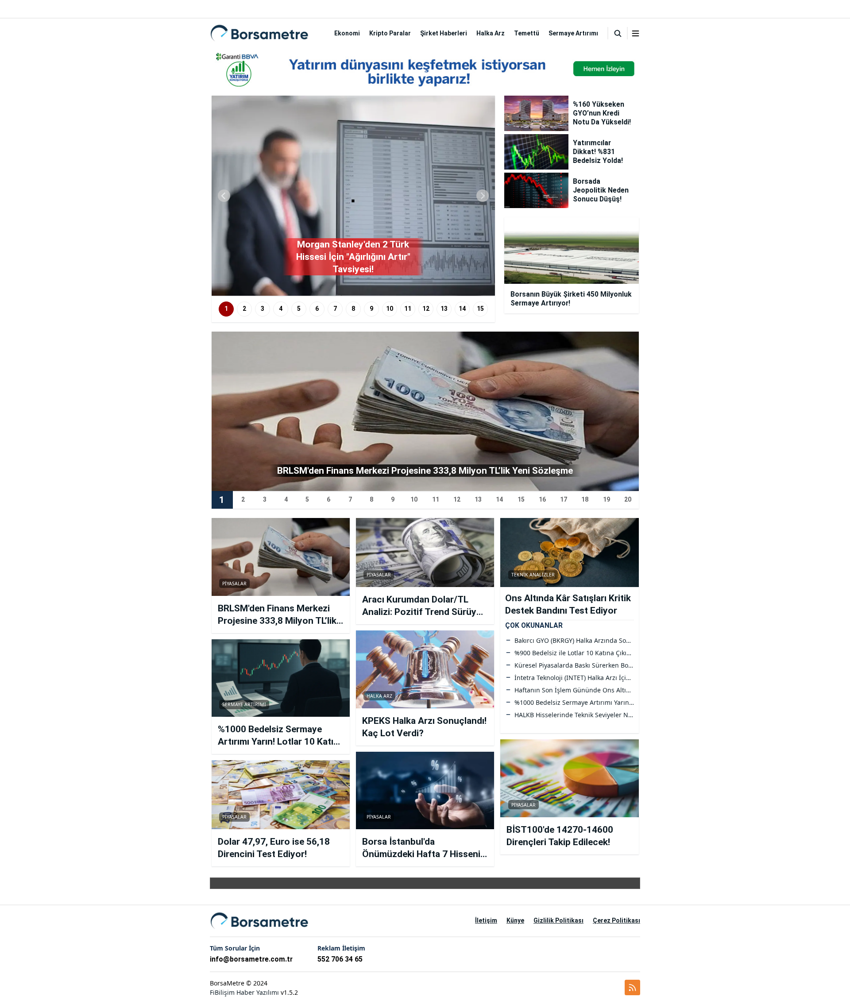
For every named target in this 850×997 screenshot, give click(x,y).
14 (462, 308)
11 (407, 308)
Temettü (526, 33)
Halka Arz (490, 33)
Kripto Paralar (390, 33)
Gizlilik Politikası (558, 920)
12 (425, 308)
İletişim (486, 920)
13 (444, 308)
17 (563, 499)
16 (542, 499)
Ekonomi (347, 33)
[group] (353, 196)
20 (627, 499)
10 (389, 308)
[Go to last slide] (224, 195)
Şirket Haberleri (443, 33)
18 (584, 499)
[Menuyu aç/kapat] (635, 33)
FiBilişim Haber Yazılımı (244, 992)
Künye (515, 920)
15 (480, 308)
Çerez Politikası (616, 920)
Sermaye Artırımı (573, 33)
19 (606, 499)
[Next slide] (482, 195)
